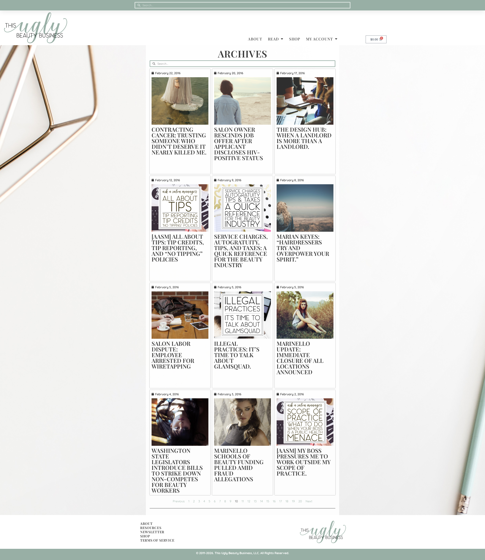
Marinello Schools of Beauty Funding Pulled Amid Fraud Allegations (239, 465)
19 (293, 501)
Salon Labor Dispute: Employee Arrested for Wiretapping (173, 355)
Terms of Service (157, 540)
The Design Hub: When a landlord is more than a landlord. (304, 138)
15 (267, 501)
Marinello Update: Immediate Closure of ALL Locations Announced (300, 358)
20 (300, 501)
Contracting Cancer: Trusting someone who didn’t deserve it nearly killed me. (179, 141)
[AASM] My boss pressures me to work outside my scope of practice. (303, 462)
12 (248, 501)
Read (273, 38)
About (255, 38)
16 (274, 501)
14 (261, 501)
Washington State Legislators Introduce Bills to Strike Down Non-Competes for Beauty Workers (177, 470)
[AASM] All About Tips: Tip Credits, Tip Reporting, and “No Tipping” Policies (178, 248)
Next (309, 501)
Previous (179, 501)
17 (280, 501)
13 (255, 501)
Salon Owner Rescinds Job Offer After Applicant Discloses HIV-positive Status (238, 144)
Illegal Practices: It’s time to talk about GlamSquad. (236, 355)
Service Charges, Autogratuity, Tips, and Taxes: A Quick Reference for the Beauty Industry (241, 251)
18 (287, 501)
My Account (319, 38)
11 (243, 501)
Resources (150, 528)
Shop (294, 38)
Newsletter (152, 532)
